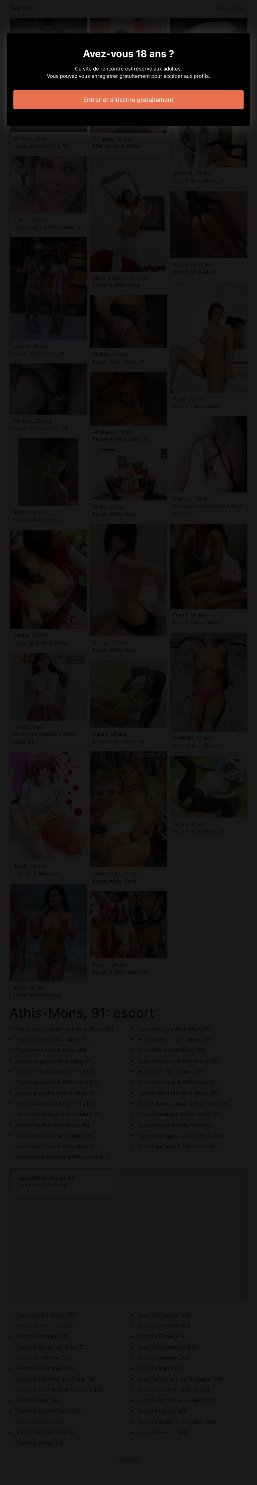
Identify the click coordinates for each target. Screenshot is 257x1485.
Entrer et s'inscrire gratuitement (128, 99)
